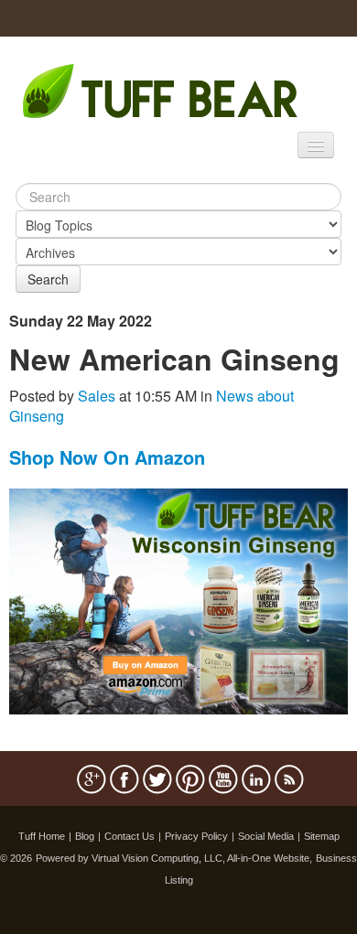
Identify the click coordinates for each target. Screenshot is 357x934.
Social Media (266, 836)
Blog (84, 836)
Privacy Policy (196, 836)
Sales (96, 395)
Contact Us (129, 836)
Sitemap (322, 836)
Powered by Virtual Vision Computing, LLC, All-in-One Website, (174, 858)
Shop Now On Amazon (107, 457)
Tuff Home (41, 836)
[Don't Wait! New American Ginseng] (178, 599)
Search (48, 279)
